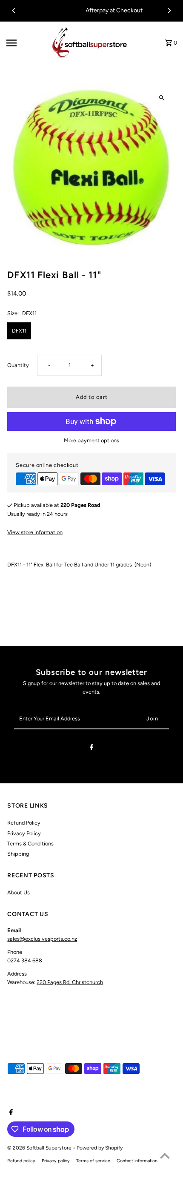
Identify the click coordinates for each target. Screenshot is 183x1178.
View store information (35, 532)
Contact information (137, 1161)
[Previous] (14, 10)
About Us (18, 892)
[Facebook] (91, 748)
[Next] (169, 10)
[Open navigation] (25, 43)
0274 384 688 (24, 960)
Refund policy (21, 1161)
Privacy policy (56, 1161)
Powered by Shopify (100, 1148)
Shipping (18, 854)
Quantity (18, 365)
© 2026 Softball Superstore (40, 1148)
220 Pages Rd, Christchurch (70, 982)
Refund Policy (23, 822)
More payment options (91, 440)
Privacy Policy (24, 833)
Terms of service (93, 1161)
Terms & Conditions (30, 843)
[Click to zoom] (162, 98)
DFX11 (19, 330)
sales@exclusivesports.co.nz (42, 939)
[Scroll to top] (164, 1155)
